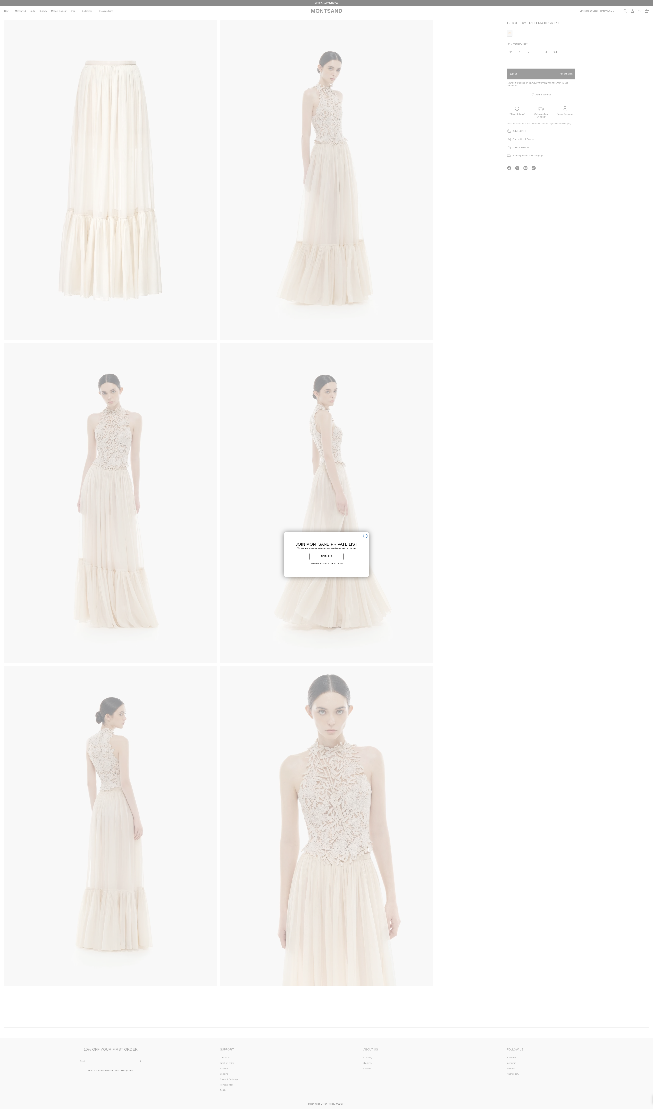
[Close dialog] (365, 536)
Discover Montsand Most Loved (327, 563)
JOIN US (326, 556)
